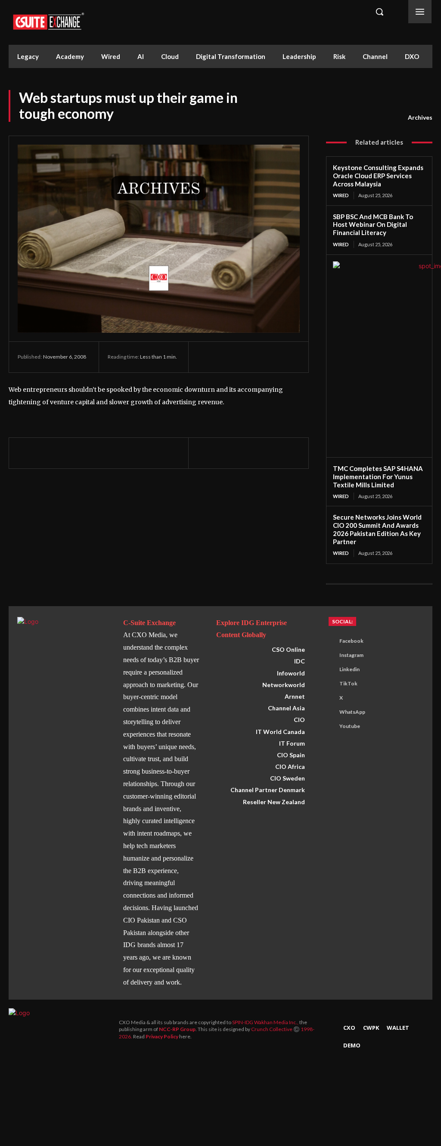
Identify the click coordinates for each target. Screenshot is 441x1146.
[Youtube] (329, 727)
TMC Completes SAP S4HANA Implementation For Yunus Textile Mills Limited (378, 477)
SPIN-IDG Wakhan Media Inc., (265, 1022)
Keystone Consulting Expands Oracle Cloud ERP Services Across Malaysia (378, 176)
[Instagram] (329, 656)
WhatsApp (352, 712)
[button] (379, 11)
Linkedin (349, 669)
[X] (225, 356)
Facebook (351, 641)
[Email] (285, 356)
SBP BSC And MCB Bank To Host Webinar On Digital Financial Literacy (373, 225)
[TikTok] (329, 684)
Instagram (351, 655)
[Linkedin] (265, 356)
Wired (341, 195)
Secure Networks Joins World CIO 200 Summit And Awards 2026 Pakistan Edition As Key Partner (377, 529)
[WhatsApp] (245, 356)
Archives (420, 117)
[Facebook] (205, 356)
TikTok (348, 683)
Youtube (349, 726)
